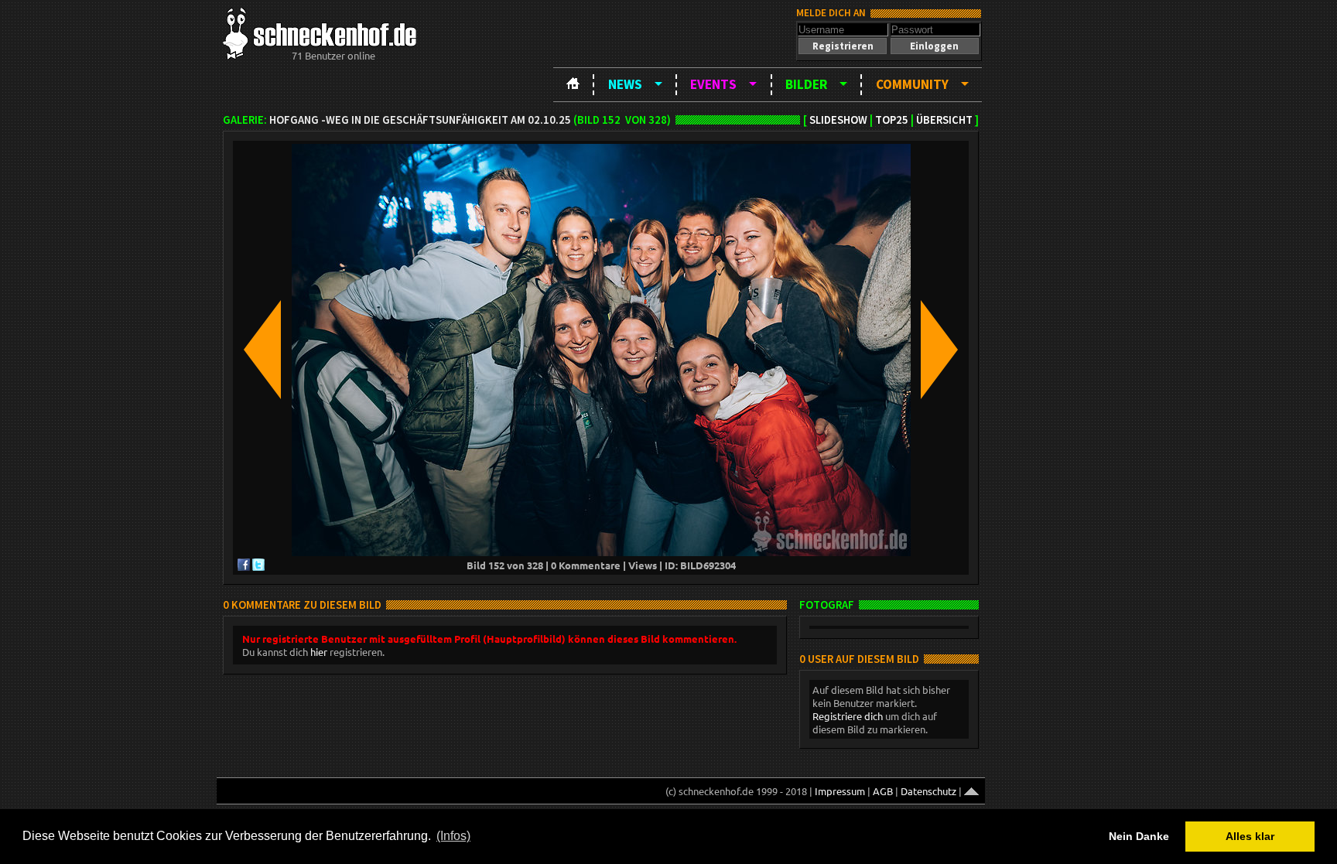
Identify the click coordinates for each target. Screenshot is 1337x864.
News (625, 84)
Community (912, 84)
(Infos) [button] (453, 835)
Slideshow (838, 120)
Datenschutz (928, 790)
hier (318, 651)
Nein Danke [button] (1139, 836)
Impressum (840, 790)
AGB (883, 790)
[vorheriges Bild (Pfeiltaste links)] (262, 350)
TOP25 (891, 120)
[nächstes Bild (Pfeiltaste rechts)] (939, 350)
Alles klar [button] (1250, 836)
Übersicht (944, 120)
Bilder (806, 84)
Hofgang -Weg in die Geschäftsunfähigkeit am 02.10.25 (420, 120)
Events (713, 84)
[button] (842, 46)
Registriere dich (847, 715)
